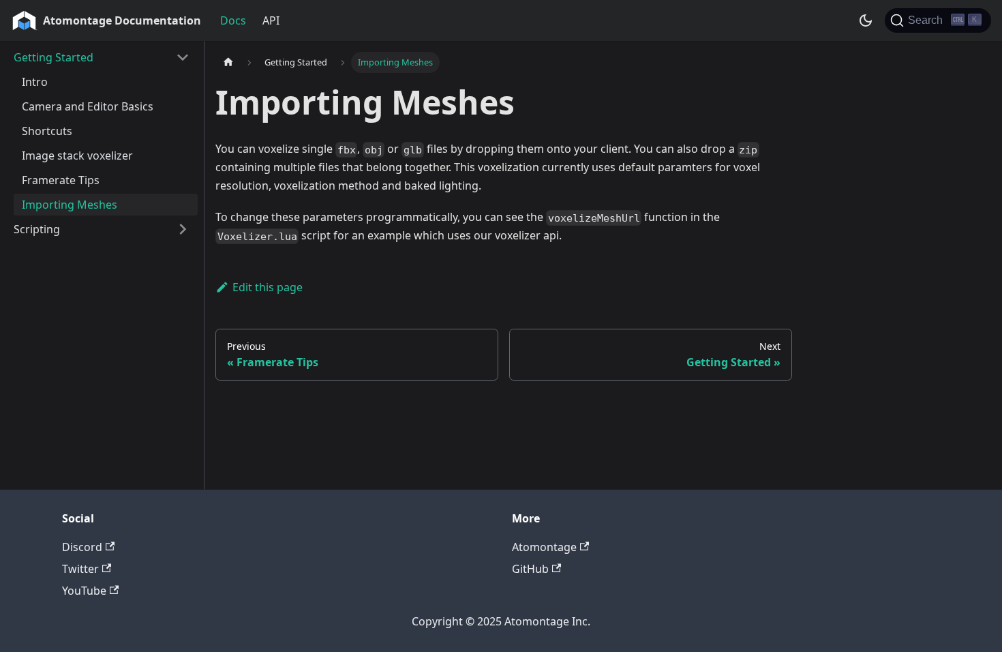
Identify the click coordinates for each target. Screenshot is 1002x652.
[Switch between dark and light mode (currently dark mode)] (866, 20)
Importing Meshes (69, 204)
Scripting (37, 229)
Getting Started (53, 57)
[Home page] (228, 62)
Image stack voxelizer (77, 155)
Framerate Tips (61, 180)
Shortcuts (47, 130)
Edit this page (267, 287)
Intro (35, 81)
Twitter (80, 568)
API (270, 20)
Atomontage (544, 546)
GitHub (530, 568)
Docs (233, 20)
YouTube (84, 590)
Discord (82, 546)
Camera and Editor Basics (87, 106)
